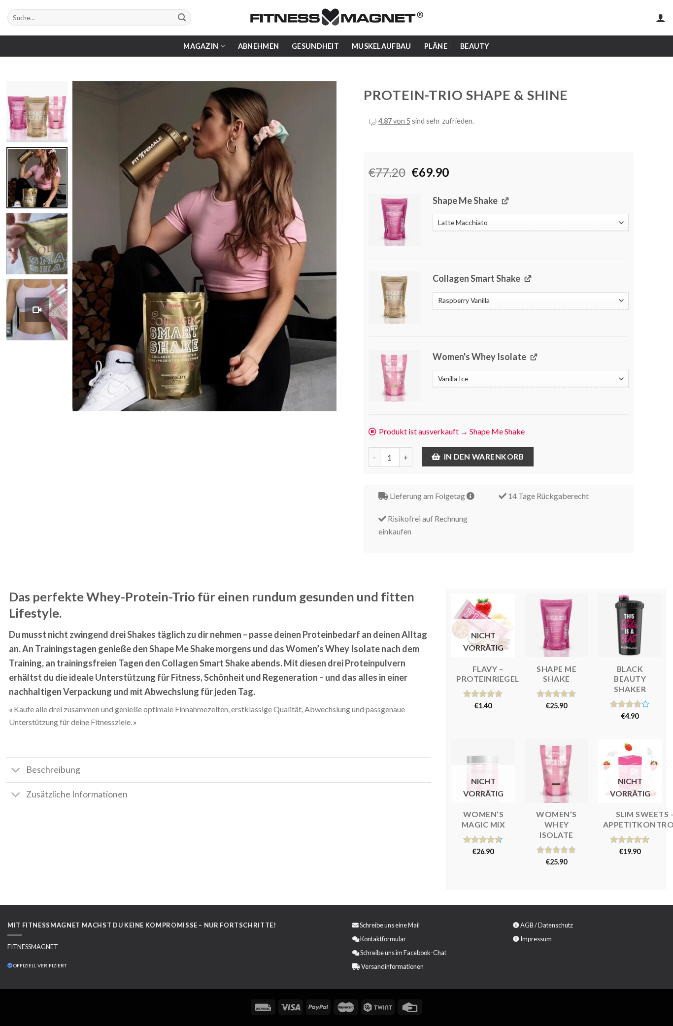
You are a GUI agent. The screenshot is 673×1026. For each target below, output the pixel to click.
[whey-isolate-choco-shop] (395, 376)
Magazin (200, 46)
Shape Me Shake (556, 674)
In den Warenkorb (484, 456)
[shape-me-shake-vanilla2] (395, 220)
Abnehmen (258, 46)
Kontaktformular (383, 939)
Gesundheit (315, 46)
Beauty (475, 46)
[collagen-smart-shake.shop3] (395, 297)
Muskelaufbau (381, 46)
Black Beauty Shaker (630, 679)
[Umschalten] (16, 771)
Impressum (536, 939)
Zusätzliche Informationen (77, 794)
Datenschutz (555, 925)
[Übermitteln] (181, 17)
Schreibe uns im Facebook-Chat (402, 953)
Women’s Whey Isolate (556, 824)
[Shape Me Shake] (556, 625)
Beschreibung (53, 769)
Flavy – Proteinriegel (487, 674)
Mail (414, 925)
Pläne (435, 46)
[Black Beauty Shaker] (630, 625)
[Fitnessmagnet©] (336, 18)
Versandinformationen (392, 966)
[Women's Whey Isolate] (556, 771)
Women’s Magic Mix (483, 819)
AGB (527, 925)
